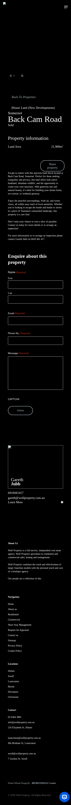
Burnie (11, 686)
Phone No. (19, 333)
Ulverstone (13, 697)
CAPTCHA (13, 399)
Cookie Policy (15, 651)
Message (18, 353)
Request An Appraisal (18, 630)
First (10, 278)
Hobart (11, 671)
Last (10, 293)
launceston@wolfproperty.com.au (24, 738)
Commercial (14, 619)
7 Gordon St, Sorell (17, 758)
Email (16, 313)
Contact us (13, 635)
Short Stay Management (19, 625)
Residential (13, 614)
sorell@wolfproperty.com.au (22, 753)
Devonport (13, 692)
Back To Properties (23, 97)
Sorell (11, 676)
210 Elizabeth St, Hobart (20, 727)
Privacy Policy (15, 645)
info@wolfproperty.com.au (21, 722)
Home (11, 604)
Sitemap (12, 640)
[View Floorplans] (22, 76)
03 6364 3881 (14, 717)
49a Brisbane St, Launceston (22, 743)
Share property (52, 165)
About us (12, 609)
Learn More (15, 502)
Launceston (13, 681)
